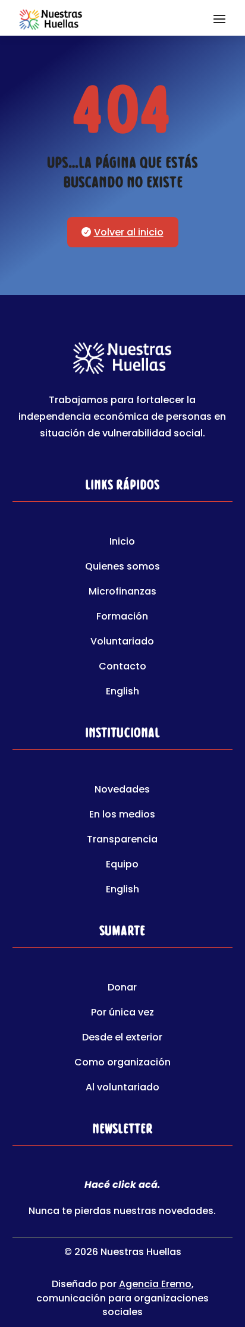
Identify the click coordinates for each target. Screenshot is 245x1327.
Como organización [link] (122, 1063)
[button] (219, 17)
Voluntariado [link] (122, 642)
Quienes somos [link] (122, 567)
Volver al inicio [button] (129, 232)
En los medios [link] (122, 815)
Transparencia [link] (122, 840)
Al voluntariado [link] (122, 1088)
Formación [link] (122, 617)
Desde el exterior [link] (122, 1038)
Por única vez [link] (122, 1013)
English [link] (122, 692)
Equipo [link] (122, 865)
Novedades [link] (122, 790)
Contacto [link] (122, 667)
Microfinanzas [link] (122, 592)
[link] (50, 18)
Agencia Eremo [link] (155, 1284)
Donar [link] (122, 988)
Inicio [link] (122, 542)
